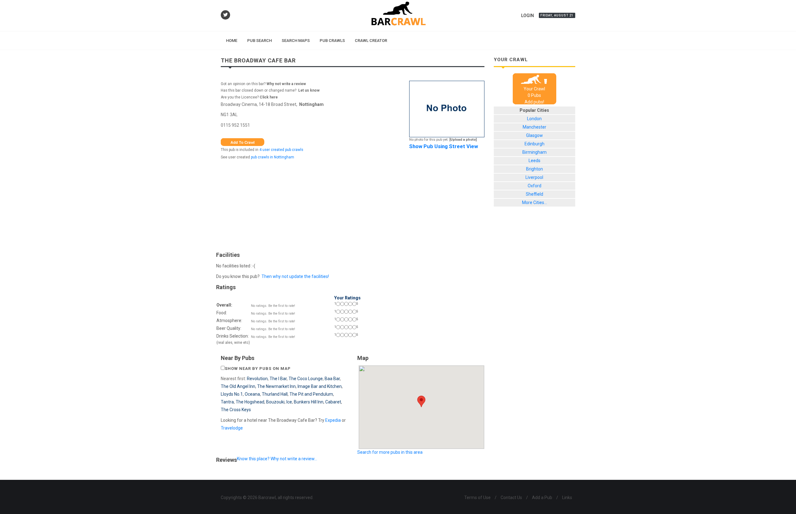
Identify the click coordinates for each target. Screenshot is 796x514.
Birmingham (534, 152)
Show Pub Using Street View (443, 146)
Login (527, 15)
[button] (421, 401)
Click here (269, 97)
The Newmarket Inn (276, 386)
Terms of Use (477, 497)
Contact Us (511, 497)
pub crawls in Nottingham (272, 157)
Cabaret (333, 401)
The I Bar (278, 378)
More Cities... (534, 202)
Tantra (227, 401)
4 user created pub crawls (281, 150)
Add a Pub (542, 497)
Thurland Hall (275, 394)
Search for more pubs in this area (390, 452)
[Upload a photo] (463, 140)
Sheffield (534, 194)
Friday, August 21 (557, 15)
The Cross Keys (236, 409)
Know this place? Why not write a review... (277, 458)
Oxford (534, 185)
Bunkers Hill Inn (308, 401)
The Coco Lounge (306, 378)
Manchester (534, 127)
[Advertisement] (352, 204)
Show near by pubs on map (258, 368)
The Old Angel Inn (238, 386)
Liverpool (534, 177)
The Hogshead (250, 401)
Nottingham (311, 104)
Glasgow (534, 135)
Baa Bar (332, 378)
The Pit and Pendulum (311, 394)
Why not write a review (286, 84)
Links (567, 497)
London (534, 118)
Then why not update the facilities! (295, 276)
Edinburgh (534, 143)
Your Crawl (534, 88)
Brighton (534, 168)
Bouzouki (275, 401)
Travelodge (232, 427)
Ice (289, 401)
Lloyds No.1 (232, 394)
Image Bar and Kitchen (320, 386)
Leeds (534, 160)
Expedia (333, 420)
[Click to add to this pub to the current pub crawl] (242, 141)
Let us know (309, 90)
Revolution (257, 378)
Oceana (252, 394)
